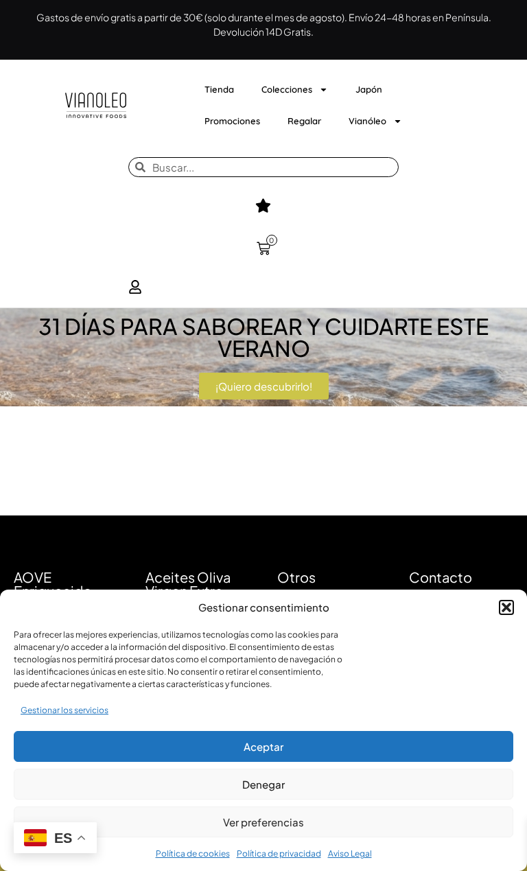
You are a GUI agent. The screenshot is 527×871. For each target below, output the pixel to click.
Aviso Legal (350, 853)
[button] (506, 607)
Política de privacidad (279, 853)
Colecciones (286, 89)
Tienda (219, 89)
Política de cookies (193, 853)
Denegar (263, 784)
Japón (368, 89)
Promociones (232, 120)
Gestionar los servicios (64, 710)
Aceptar (263, 746)
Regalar (304, 120)
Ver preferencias (263, 821)
